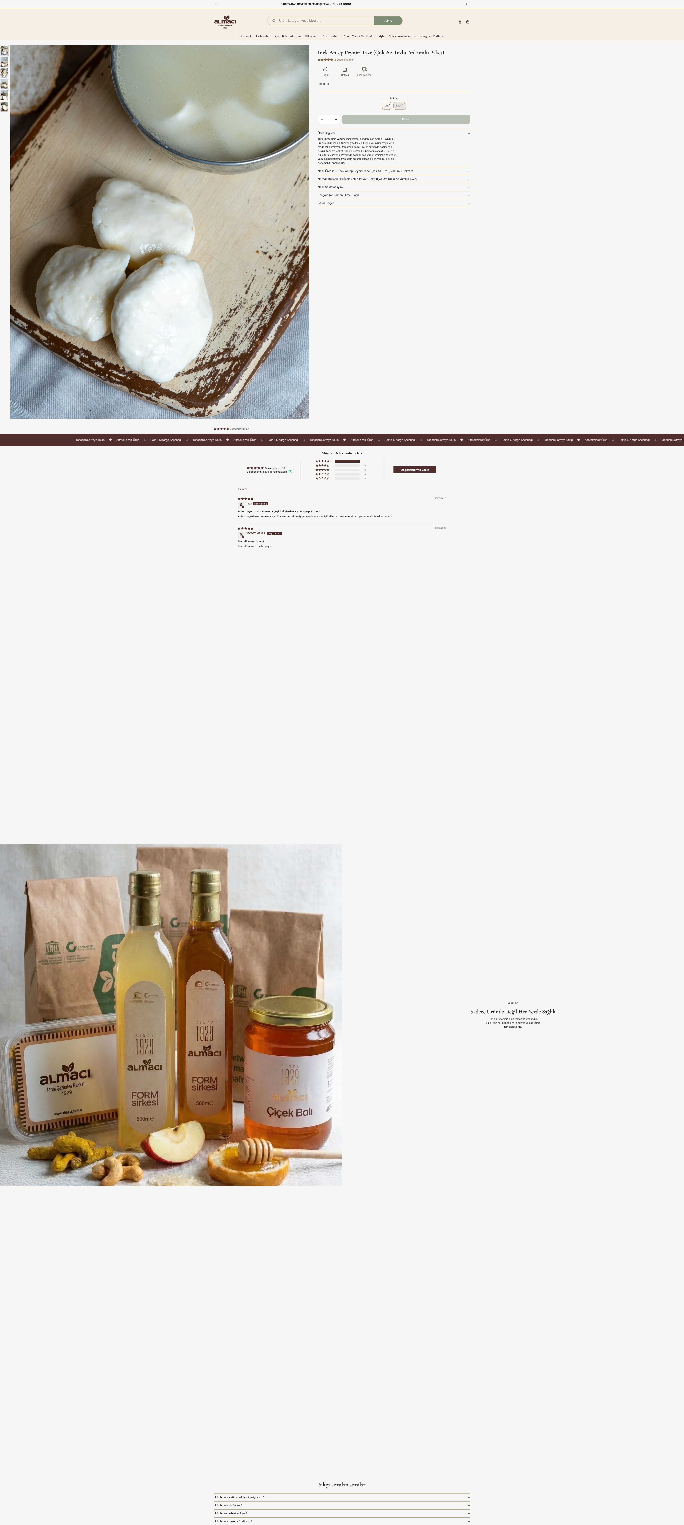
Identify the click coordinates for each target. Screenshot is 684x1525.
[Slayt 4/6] (4, 84)
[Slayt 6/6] (4, 106)
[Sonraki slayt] (466, 4)
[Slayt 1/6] (4, 50)
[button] (222, 428)
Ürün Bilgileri (326, 133)
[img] (245, 498)
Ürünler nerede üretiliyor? (230, 1513)
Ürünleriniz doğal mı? (228, 1505)
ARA (388, 20)
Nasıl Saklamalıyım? (331, 187)
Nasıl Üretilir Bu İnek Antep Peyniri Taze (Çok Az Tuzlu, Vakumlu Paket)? (365, 171)
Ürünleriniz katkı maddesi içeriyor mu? (239, 1497)
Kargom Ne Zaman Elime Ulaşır (338, 195)
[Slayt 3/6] (4, 73)
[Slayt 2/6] (4, 62)
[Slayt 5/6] (4, 95)
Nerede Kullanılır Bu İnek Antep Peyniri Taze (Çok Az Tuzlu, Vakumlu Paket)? (368, 179)
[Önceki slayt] (215, 4)
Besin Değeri (326, 203)
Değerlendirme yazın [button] (415, 470)
